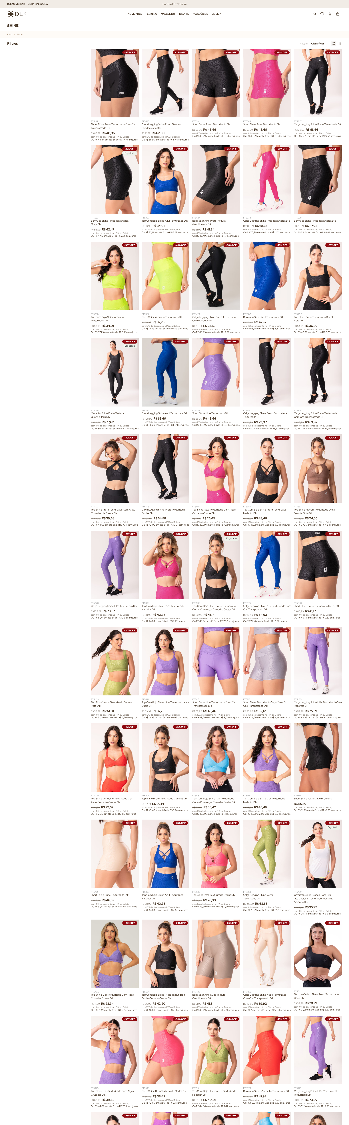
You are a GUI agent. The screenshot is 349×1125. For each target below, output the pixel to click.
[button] (319, 44)
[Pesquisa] (315, 14)
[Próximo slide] (133, 83)
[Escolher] (133, 112)
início (9, 34)
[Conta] (330, 14)
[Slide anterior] (96, 83)
